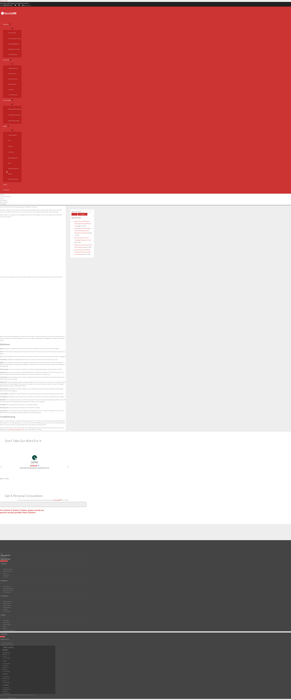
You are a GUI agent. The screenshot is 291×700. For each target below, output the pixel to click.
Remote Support (7, 624)
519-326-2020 (6, 693)
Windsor (5, 649)
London (5, 661)
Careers (5, 573)
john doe (34, 462)
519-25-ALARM (6, 658)
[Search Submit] (74, 214)
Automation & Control (8, 590)
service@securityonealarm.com (16, 429)
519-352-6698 (6, 682)
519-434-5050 (6, 671)
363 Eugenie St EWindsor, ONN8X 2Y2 (7, 654)
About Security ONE (8, 569)
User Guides (6, 620)
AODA (4, 626)
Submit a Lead (11, 698)
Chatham (5, 674)
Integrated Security (7, 601)
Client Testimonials (7, 571)
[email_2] (19, 5)
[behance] (15, 5)
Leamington (6, 685)
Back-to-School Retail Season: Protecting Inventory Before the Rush (82, 224)
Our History (5, 577)
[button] (10, 24)
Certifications (6, 575)
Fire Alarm (5, 609)
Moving (5, 628)
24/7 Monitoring (7, 592)
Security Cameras (7, 605)
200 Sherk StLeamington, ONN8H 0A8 (7, 689)
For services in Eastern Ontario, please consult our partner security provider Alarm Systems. (22, 511)
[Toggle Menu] (12, 28)
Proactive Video (7, 607)
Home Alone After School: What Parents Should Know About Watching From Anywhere (82, 231)
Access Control (6, 603)
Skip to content (4, 1)
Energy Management (8, 588)
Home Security (6, 586)
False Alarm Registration (9, 630)
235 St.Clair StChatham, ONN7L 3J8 (6, 678)
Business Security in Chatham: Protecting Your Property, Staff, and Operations (82, 252)
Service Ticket (6, 622)
